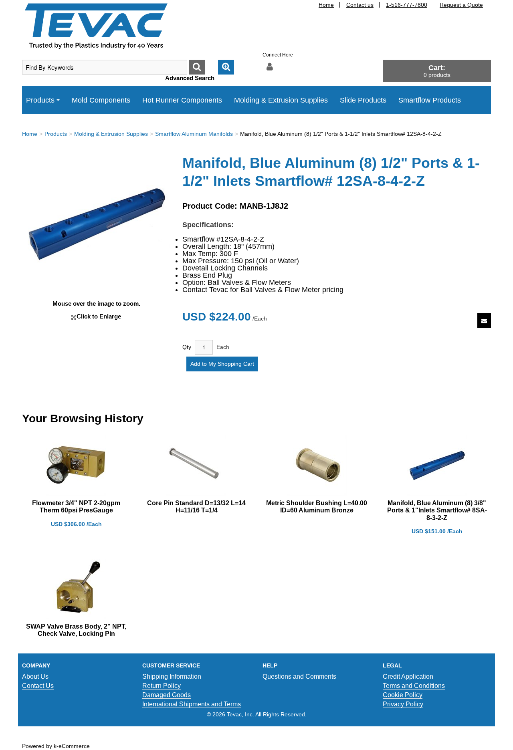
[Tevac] (96, 25)
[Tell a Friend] (484, 320)
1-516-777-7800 (406, 5)
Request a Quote (461, 5)
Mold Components (101, 100)
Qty (186, 347)
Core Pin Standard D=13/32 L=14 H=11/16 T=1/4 (196, 507)
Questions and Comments (299, 676)
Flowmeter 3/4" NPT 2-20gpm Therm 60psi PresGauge (76, 507)
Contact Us (38, 685)
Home (326, 5)
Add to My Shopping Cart (222, 364)
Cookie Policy (402, 695)
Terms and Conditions (414, 685)
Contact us (360, 5)
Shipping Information (171, 676)
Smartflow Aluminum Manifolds (194, 134)
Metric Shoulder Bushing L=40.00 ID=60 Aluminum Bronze (316, 507)
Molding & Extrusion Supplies (281, 100)
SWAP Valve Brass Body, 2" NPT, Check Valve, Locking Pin (76, 630)
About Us (35, 676)
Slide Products (363, 100)
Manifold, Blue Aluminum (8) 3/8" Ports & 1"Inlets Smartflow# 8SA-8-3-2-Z (437, 510)
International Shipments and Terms (191, 704)
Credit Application (408, 676)
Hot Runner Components (182, 100)
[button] (437, 71)
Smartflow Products (429, 100)
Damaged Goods (166, 695)
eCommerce (74, 746)
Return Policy (161, 685)
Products (40, 100)
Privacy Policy (403, 704)
